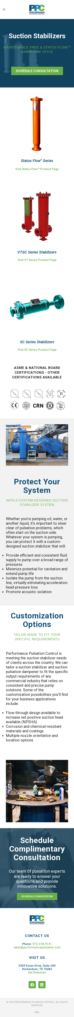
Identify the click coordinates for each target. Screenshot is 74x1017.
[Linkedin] (42, 984)
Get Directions (37, 972)
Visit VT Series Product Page (37, 260)
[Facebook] (32, 984)
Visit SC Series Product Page (37, 349)
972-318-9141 (42, 944)
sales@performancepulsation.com (37, 947)
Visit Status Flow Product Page (37, 169)
